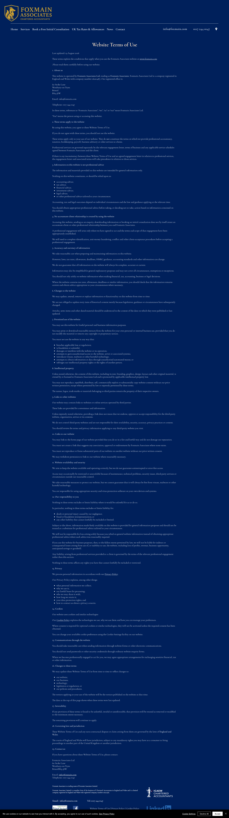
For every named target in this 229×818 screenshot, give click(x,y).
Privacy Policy (111, 574)
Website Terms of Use (100, 808)
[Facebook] (75, 808)
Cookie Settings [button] (188, 813)
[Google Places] (216, 29)
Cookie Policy (63, 620)
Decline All (204, 813)
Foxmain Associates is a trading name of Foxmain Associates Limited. (75, 786)
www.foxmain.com (148, 58)
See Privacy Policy (106, 813)
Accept (217, 813)
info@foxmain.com (67, 99)
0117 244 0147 (97, 800)
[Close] (225, 814)
